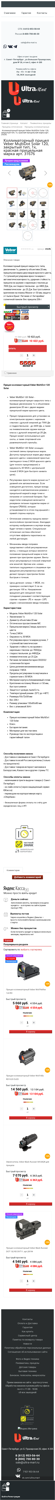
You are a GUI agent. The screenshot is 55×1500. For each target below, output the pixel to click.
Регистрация (14, 1497)
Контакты (42, 13)
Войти (5, 1497)
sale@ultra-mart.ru (29, 42)
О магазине (10, 13)
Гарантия (26, 13)
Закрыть (10, 314)
